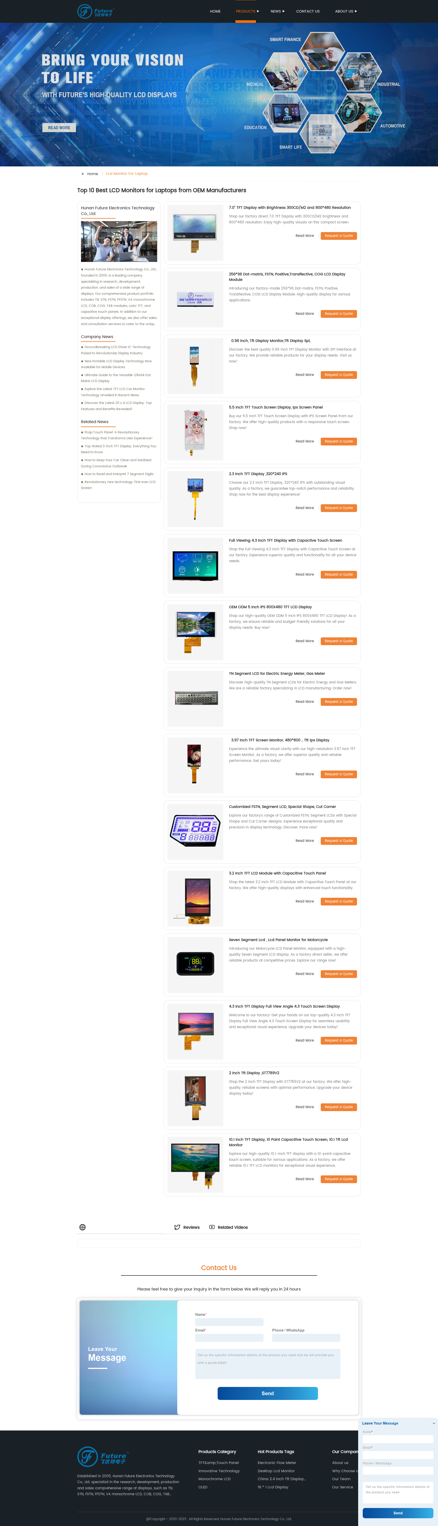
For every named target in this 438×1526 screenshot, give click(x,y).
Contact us (308, 11)
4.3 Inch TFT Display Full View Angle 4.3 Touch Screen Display (284, 1006)
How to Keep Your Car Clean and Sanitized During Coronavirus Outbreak (116, 463)
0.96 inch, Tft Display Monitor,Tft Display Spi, (269, 341)
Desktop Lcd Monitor (276, 1471)
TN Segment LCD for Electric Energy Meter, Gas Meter (277, 674)
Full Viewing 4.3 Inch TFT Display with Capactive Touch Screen (285, 540)
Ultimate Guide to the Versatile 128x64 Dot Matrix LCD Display (116, 378)
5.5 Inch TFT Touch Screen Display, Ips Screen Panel (276, 407)
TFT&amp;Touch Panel (218, 1463)
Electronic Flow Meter (277, 1463)
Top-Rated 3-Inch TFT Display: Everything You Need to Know (118, 449)
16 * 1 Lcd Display (273, 1487)
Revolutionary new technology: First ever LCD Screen (118, 485)
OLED (202, 1487)
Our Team (341, 1479)
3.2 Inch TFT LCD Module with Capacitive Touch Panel (277, 873)
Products (245, 11)
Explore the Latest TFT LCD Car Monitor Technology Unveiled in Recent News (113, 392)
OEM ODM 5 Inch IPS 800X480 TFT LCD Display (271, 607)
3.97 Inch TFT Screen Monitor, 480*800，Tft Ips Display (279, 740)
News (276, 11)
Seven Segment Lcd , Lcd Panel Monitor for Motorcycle (278, 940)
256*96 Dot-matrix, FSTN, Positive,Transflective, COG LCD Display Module (287, 277)
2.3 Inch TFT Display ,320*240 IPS (258, 474)
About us (344, 11)
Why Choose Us (346, 1471)
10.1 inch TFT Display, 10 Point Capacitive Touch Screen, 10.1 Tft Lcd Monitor (288, 1142)
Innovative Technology (219, 1471)
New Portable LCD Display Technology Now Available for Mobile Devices (116, 364)
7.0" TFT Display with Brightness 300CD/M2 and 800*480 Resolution (290, 208)
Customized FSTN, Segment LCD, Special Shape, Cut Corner (282, 807)
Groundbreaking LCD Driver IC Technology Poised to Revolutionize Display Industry (116, 350)
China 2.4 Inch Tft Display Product (281, 1479)
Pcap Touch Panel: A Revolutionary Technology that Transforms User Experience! (117, 435)
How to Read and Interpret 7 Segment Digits (119, 474)
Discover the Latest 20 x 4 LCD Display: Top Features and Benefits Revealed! (116, 406)
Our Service (342, 1487)
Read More (305, 236)
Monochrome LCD (214, 1479)
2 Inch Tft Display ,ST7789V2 (254, 1073)
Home (215, 11)
